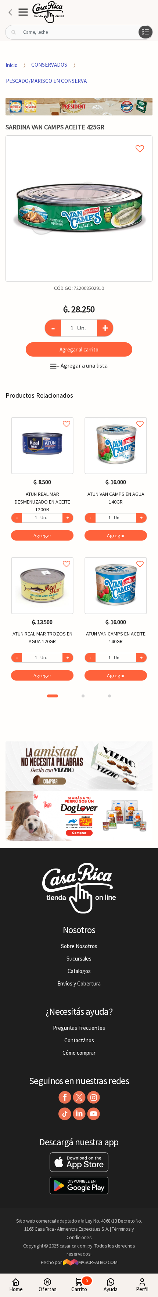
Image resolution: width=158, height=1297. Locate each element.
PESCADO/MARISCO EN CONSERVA (46, 80)
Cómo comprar (79, 1052)
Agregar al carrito (79, 349)
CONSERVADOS (49, 64)
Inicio (12, 64)
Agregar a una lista (82, 365)
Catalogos (79, 971)
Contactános (79, 1040)
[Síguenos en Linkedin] (79, 1114)
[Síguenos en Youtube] (93, 1114)
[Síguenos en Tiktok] (65, 1114)
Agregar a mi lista (79, 140)
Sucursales (79, 958)
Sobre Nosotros (79, 946)
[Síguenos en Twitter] (79, 1097)
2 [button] (83, 696)
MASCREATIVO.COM (98, 1262)
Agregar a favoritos (42, 416)
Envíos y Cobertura (79, 983)
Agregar (42, 535)
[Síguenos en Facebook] (65, 1097)
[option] (79, 208)
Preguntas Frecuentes (79, 1027)
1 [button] (52, 696)
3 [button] (109, 696)
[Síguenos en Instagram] (93, 1097)
